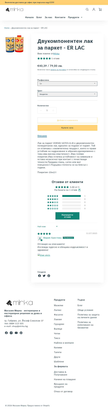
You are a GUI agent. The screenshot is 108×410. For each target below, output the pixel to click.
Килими (58, 347)
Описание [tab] (42, 136)
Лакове (58, 319)
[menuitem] (29, 17)
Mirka (56, 53)
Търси (81, 300)
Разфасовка (43, 80)
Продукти (73, 17)
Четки (57, 333)
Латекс (58, 310)
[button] (44, 58)
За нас (48, 17)
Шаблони (59, 361)
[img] (44, 233)
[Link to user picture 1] (44, 259)
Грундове (59, 324)
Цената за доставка (58, 69)
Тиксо (57, 338)
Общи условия (85, 310)
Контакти (60, 17)
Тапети (58, 352)
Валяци (58, 328)
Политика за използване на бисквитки (85, 325)
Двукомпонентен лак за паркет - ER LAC (30, 28)
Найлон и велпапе (64, 342)
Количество (43, 106)
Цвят (40, 91)
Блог (39, 17)
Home (6, 28)
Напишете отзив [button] (67, 216)
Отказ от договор (63, 391)
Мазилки (58, 305)
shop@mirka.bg (20, 326)
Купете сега (67, 128)
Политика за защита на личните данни (88, 316)
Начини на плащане (65, 379)
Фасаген (58, 314)
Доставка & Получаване (60, 373)
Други (57, 357)
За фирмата (61, 366)
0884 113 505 (16, 323)
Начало (29, 17)
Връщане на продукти (60, 385)
